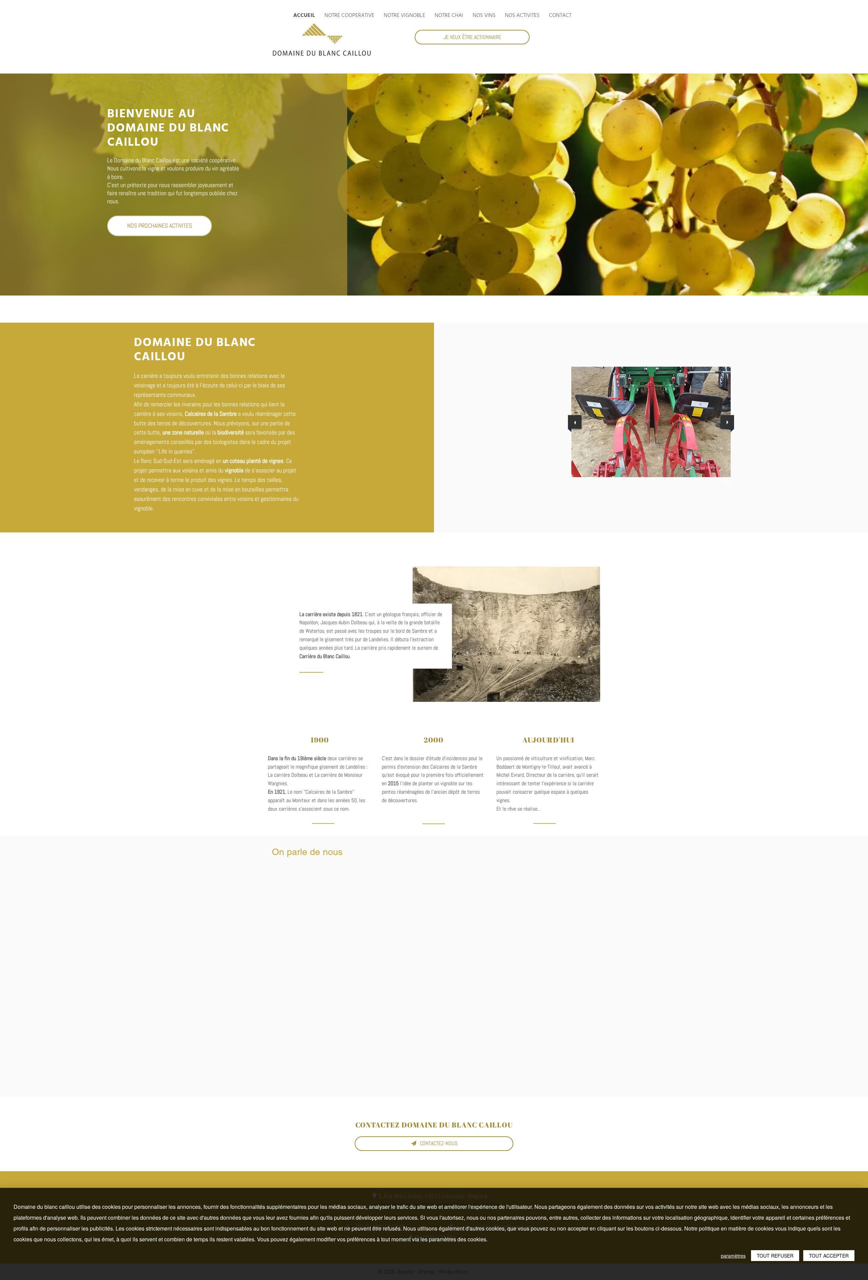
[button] (651, 422)
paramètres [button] (733, 1255)
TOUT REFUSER (775, 1255)
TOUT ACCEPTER (829, 1255)
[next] (727, 422)
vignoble (234, 470)
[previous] (574, 422)
